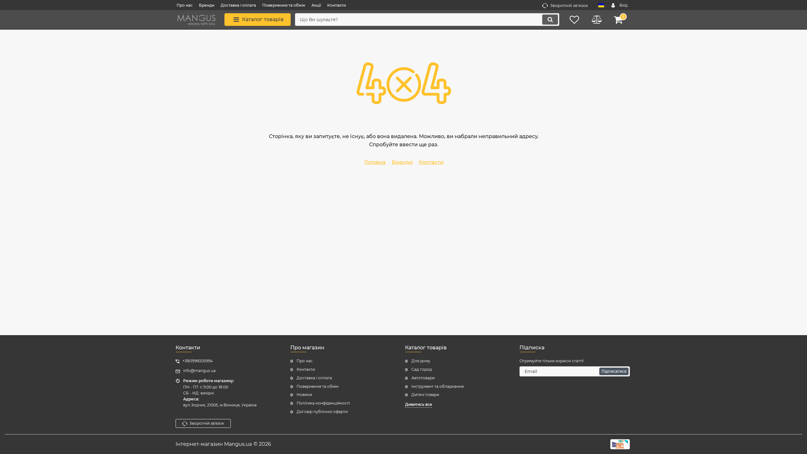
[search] (550, 20)
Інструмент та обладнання (437, 386)
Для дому (420, 360)
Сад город (421, 369)
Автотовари (423, 377)
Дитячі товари (425, 394)
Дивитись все (418, 404)
